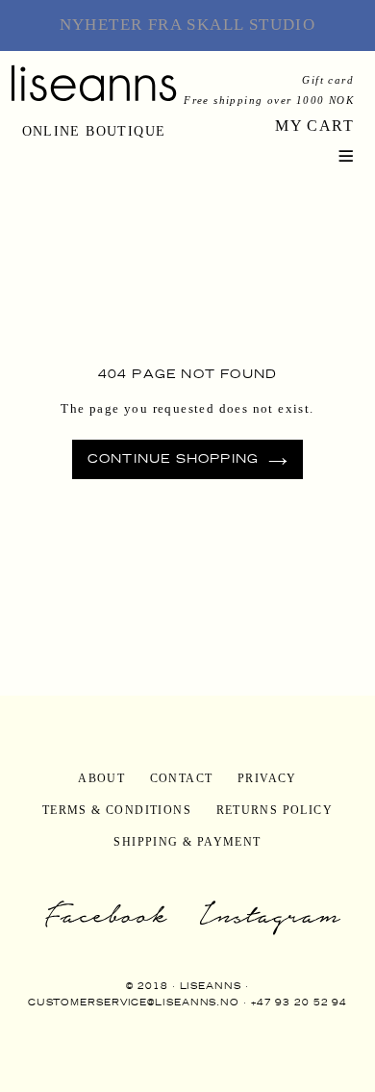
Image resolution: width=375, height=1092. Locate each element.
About (101, 778)
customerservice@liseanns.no (133, 1002)
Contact (181, 778)
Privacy (267, 778)
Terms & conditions (116, 810)
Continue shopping (173, 458)
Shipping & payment (187, 842)
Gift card (328, 80)
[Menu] (346, 153)
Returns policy (275, 810)
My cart (314, 125)
